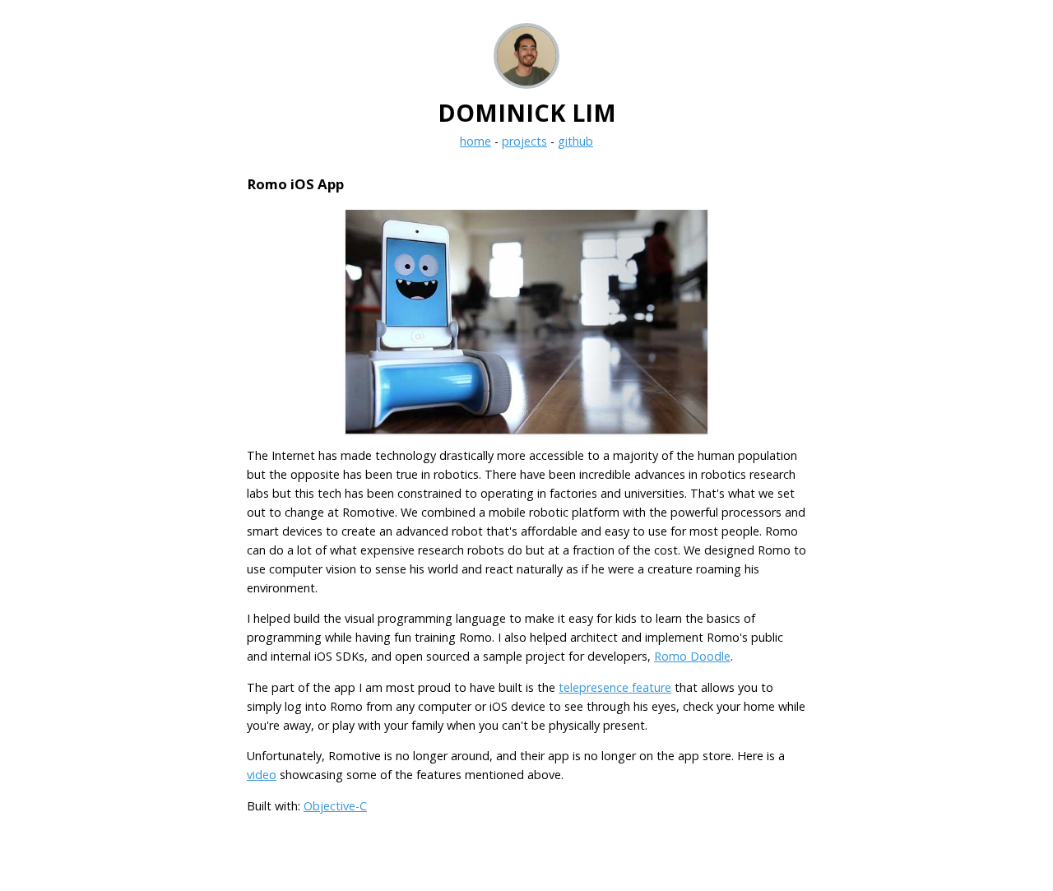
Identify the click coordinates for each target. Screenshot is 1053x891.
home (475, 141)
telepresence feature (615, 687)
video (261, 774)
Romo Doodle (692, 656)
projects (524, 141)
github (575, 141)
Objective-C (335, 806)
